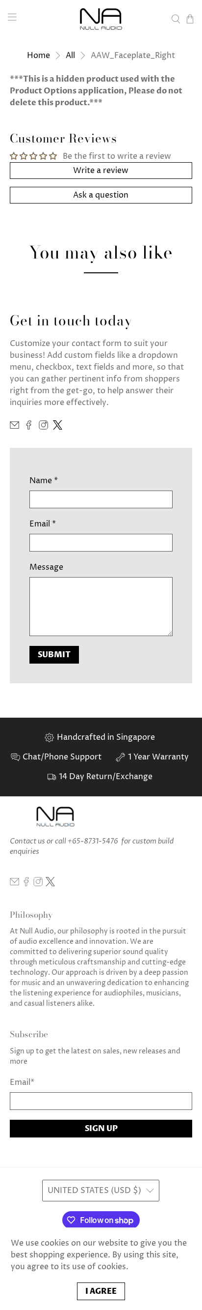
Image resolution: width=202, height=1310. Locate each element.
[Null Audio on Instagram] (43, 427)
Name (43, 480)
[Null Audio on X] (57, 427)
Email (42, 524)
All (70, 55)
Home (38, 55)
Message (46, 567)
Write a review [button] (100, 170)
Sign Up (101, 1128)
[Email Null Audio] (14, 427)
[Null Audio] (101, 18)
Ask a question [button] (100, 195)
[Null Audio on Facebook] (28, 427)
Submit (54, 654)
